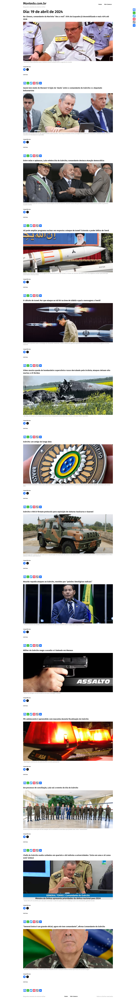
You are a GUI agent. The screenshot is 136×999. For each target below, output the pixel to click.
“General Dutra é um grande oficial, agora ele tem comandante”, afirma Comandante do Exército (64, 926)
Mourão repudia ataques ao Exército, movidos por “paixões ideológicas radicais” (57, 582)
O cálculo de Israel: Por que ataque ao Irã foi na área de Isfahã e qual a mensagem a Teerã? (62, 300)
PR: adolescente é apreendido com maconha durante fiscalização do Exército (56, 719)
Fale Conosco (108, 4)
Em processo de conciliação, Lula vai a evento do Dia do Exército (50, 788)
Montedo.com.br (34, 3)
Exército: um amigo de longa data (37, 442)
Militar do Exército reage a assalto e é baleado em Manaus (48, 650)
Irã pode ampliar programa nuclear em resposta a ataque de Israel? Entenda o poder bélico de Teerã (66, 230)
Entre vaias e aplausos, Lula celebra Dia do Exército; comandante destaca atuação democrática (63, 160)
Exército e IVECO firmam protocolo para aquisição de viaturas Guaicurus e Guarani (58, 512)
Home (100, 4)
